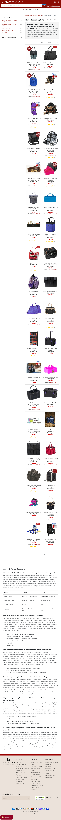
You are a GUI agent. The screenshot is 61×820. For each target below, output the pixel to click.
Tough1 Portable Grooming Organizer (34, 119)
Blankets (48, 767)
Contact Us (19, 775)
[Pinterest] (57, 798)
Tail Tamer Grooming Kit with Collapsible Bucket (33, 430)
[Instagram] (50, 798)
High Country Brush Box (34, 234)
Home (27, 16)
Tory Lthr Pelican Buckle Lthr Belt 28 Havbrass (33, 179)
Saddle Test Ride (36, 777)
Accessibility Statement (35, 789)
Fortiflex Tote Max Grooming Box (50, 208)
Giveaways (34, 779)
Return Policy (20, 771)
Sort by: (43, 42)
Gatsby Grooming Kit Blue (33, 539)
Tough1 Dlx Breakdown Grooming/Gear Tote (34, 403)
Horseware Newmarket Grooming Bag (50, 430)
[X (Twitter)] (54, 798)
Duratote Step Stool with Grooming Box (50, 179)
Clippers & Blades (6, 28)
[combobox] (23, 5)
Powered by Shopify (35, 811)
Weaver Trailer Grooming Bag (33, 349)
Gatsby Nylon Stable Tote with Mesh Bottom (33, 90)
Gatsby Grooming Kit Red (33, 263)
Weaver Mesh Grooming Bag (34, 485)
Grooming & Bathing (36, 16)
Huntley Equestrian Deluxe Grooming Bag (50, 513)
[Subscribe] (28, 798)
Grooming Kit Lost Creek (50, 118)
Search (18, 762)
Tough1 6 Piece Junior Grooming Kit (33, 292)
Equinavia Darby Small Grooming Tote (50, 486)
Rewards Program (36, 766)
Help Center (20, 783)
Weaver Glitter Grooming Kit (33, 512)
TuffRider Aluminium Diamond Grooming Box (50, 264)
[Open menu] (2, 2)
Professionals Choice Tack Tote (33, 378)
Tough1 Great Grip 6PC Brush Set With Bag (50, 149)
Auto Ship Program (22, 777)
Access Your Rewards (20, 780)
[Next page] (49, 554)
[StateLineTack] (14, 2)
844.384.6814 (51, 5)
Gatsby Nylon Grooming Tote (50, 63)
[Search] (44, 5)
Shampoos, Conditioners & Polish (9, 25)
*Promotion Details (22, 773)
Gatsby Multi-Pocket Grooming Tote (50, 319)
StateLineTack (28, 811)
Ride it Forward (36, 773)
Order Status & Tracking (21, 765)
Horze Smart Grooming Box (50, 291)
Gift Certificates (50, 771)
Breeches (48, 764)
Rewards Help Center (35, 769)
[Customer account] (55, 2)
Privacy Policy (35, 783)
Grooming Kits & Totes (8, 30)
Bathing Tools (5, 33)
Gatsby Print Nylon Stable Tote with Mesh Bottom (33, 63)
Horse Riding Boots (51, 762)
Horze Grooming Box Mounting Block (50, 540)
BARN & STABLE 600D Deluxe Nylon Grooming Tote (50, 459)
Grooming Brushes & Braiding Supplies (9, 21)
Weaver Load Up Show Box (50, 403)
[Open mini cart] (58, 2)
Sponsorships (35, 775)
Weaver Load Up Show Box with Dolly (50, 349)
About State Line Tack (36, 763)
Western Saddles (50, 769)
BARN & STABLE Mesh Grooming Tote (33, 208)
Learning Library (36, 781)
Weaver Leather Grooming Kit (50, 90)
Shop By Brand (50, 775)
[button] (12, 37)
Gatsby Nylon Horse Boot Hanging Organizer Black (33, 459)
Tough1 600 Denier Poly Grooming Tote (34, 319)
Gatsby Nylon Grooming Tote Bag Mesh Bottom (33, 149)
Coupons (48, 773)
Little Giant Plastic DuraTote (50, 377)
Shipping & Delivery (22, 769)
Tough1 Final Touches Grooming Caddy (50, 235)
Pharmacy (48, 777)
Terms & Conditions (37, 785)
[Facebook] (47, 798)
